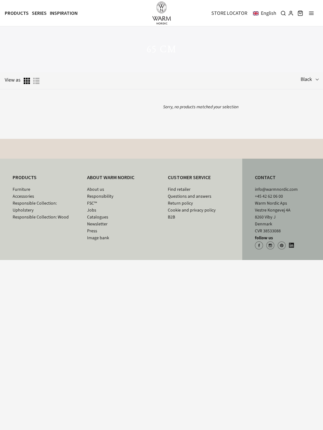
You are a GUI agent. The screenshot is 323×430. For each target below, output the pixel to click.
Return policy (180, 203)
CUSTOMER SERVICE (189, 177)
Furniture (21, 189)
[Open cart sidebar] (300, 13)
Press (92, 231)
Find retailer (179, 189)
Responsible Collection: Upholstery (35, 206)
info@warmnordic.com (276, 189)
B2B (171, 217)
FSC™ (92, 203)
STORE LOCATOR (229, 13)
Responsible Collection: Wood (41, 217)
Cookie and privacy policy (192, 210)
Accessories (23, 196)
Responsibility (100, 196)
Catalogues (97, 217)
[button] (265, 13)
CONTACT (265, 177)
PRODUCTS (25, 177)
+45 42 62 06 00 (269, 196)
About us (95, 189)
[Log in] (291, 13)
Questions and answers (189, 196)
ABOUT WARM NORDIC (110, 177)
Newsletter (97, 224)
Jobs (91, 210)
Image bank (98, 238)
